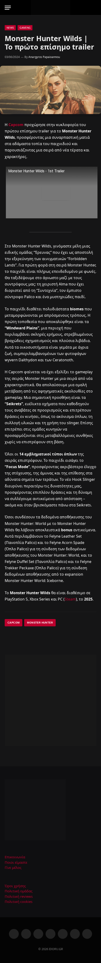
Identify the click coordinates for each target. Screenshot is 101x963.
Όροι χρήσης (15, 885)
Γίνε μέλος (13, 867)
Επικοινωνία (15, 857)
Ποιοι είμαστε (16, 862)
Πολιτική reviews (19, 896)
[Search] (94, 7)
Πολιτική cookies (18, 901)
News (10, 27)
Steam (70, 599)
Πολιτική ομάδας (18, 891)
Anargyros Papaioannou (44, 57)
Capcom (15, 124)
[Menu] (8, 7)
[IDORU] (50, 7)
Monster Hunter (40, 622)
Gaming (25, 27)
